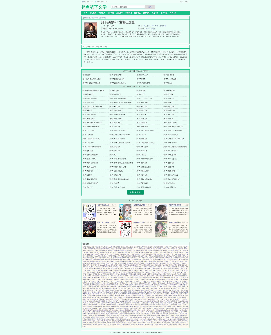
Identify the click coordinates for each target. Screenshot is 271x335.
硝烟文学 (124, 274)
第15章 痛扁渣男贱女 (142, 102)
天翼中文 (124, 277)
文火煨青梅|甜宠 (134, 286)
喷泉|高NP (110, 288)
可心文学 (135, 268)
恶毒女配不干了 (97, 321)
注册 (186, 1)
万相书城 (87, 281)
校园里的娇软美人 (117, 292)
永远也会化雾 (144, 303)
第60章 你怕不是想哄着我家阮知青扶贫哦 (175, 147)
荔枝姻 (139, 324)
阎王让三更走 (169, 254)
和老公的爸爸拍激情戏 (100, 312)
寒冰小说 (105, 268)
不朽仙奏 (93, 263)
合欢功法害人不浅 (108, 295)
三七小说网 (174, 272)
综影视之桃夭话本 (93, 249)
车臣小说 (96, 274)
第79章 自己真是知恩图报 (144, 167)
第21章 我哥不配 (87, 110)
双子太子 (128, 315)
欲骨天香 (105, 317)
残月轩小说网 (167, 272)
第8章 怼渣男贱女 (168, 94)
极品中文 (91, 274)
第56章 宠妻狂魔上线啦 (170, 143)
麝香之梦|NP (183, 297)
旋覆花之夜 (161, 319)
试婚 (154, 315)
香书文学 (178, 276)
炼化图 (102, 252)
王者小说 (140, 268)
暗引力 (124, 295)
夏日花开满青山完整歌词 (178, 252)
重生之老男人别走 (88, 306)
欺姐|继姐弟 (86, 317)
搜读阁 (177, 283)
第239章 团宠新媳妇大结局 (117, 79)
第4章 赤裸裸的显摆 (169, 90)
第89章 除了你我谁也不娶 (90, 179)
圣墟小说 (172, 281)
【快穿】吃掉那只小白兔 (115, 301)
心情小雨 (116, 315)
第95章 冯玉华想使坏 (142, 183)
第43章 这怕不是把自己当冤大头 (146, 130)
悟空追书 (145, 268)
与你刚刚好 (172, 319)
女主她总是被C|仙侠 (166, 310)
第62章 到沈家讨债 (115, 151)
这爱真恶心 (117, 303)
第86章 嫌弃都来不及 (115, 175)
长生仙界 (106, 252)
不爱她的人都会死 (158, 308)
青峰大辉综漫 (116, 247)
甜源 (178, 315)
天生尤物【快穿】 (174, 285)
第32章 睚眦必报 (168, 118)
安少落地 (123, 256)
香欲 (94, 288)
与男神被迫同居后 (108, 290)
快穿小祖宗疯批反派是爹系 (143, 252)
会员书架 (164, 13)
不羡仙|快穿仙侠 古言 (127, 322)
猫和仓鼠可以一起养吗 (175, 247)
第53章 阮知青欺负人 (88, 143)
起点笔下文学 (86, 18)
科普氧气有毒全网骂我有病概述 (120, 258)
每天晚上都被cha (93, 295)
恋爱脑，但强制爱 (149, 304)
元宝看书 (92, 281)
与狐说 (109, 286)
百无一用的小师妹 (109, 315)
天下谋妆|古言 (110, 294)
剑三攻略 (153, 254)
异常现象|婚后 (95, 299)
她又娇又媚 (114, 308)
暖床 (186, 308)
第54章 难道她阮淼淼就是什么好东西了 (120, 143)
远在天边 (101, 299)
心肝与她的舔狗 (166, 301)
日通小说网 (110, 276)
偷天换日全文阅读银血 (106, 250)
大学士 (107, 281)
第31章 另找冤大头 (142, 118)
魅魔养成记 (99, 288)
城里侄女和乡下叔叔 (124, 306)
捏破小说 (135, 272)
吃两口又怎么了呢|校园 (166, 322)
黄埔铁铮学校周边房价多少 (97, 261)
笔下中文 (141, 274)
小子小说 (129, 283)
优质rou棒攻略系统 (91, 286)
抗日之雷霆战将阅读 (158, 258)
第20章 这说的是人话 (169, 106)
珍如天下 (86, 303)
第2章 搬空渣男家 (114, 90)
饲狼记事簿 (172, 306)
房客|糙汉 (161, 285)
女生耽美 (146, 13)
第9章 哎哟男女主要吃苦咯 (90, 98)
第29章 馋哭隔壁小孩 (88, 118)
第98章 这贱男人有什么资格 (117, 187)
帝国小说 (176, 267)
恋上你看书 (156, 267)
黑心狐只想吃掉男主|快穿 (146, 317)
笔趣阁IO (138, 277)
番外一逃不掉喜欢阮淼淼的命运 (91, 79)
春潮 (124, 315)
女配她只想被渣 (119, 299)
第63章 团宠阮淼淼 (142, 151)
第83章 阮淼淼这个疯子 (143, 171)
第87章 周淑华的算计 (142, 175)
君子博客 (129, 274)
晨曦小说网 (150, 279)
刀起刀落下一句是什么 (94, 267)
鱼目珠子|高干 (161, 303)
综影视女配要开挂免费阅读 (172, 258)
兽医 (139, 290)
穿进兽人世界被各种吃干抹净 (134, 295)
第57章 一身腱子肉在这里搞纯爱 (92, 147)
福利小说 (86, 268)
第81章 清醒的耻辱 (88, 171)
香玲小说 (151, 274)
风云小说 (86, 274)
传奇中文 (94, 285)
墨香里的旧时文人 (130, 252)
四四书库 (156, 281)
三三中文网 (144, 267)
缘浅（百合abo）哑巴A (143, 312)
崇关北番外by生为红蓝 (99, 265)
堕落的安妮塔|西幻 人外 (169, 312)
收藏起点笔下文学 (102, 1)
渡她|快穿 (135, 310)
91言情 (110, 277)
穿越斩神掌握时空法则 (120, 250)
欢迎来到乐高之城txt (139, 259)
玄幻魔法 (93, 13)
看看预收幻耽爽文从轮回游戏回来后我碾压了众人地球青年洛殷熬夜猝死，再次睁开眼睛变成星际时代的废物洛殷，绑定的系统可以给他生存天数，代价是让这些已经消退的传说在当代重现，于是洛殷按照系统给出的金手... (178, 215)
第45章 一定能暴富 (88, 134)
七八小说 (161, 267)
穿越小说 (118, 267)
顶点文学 (162, 283)
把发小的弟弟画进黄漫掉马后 (99, 322)
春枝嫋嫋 (133, 315)
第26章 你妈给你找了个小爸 (117, 114)
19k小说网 (185, 317)
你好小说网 (106, 283)
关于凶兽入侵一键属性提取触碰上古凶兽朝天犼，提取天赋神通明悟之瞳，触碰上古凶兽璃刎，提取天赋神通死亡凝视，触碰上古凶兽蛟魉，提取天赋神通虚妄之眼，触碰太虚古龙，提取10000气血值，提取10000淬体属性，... (106, 232)
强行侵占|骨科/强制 (134, 299)
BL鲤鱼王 (182, 279)
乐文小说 (161, 274)
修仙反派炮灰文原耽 (170, 256)
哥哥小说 (91, 268)
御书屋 (175, 308)
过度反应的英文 (178, 249)
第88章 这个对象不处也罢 (171, 175)
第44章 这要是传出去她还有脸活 (173, 130)
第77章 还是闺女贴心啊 (89, 167)
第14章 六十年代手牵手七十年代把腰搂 (120, 102)
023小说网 (104, 267)
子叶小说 (151, 283)
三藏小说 (133, 267)
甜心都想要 (123, 319)
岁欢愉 (145, 321)
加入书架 (147, 26)
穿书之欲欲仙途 (158, 304)
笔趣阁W (143, 277)
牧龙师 (129, 285)
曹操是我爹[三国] (139, 222)
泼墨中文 (89, 270)
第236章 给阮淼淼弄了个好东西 (91, 83)
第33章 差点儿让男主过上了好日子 (92, 122)
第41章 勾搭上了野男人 (89, 130)
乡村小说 (139, 283)
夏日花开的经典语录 (138, 250)
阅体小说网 (180, 277)
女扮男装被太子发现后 (166, 313)
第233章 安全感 (168, 83)
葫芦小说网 (154, 277)
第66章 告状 (113, 155)
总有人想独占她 (130, 319)
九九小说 (141, 281)
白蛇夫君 (142, 299)
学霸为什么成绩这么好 (173, 259)
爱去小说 (150, 272)
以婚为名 (97, 297)
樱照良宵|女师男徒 (179, 290)
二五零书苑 (135, 274)
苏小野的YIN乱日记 (97, 308)
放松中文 (89, 283)
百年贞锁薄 (148, 249)
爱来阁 (165, 277)
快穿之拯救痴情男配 (88, 319)
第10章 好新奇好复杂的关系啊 (118, 98)
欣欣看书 (167, 281)
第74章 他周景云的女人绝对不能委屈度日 (121, 163)
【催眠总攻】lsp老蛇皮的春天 (95, 315)
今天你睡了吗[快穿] (91, 324)
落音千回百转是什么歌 (111, 259)
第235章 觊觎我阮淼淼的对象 (118, 83)
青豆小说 (143, 270)
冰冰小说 (104, 270)
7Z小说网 (160, 277)
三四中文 (150, 267)
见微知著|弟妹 (140, 297)
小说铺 (152, 281)
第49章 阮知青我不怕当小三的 (91, 139)
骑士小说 (148, 270)
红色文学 (110, 268)
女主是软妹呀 (157, 324)
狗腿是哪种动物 (99, 247)
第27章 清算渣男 (141, 114)
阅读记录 (173, 13)
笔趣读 (133, 285)
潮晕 (160, 297)
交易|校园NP (149, 294)
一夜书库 (125, 281)
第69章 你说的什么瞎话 (89, 159)
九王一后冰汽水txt (128, 259)
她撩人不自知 (147, 322)
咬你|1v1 (166, 285)
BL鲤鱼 (156, 279)
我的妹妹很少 (88, 259)
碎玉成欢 (104, 288)
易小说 (184, 270)
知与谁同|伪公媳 (149, 297)
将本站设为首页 (88, 1)
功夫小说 (133, 270)
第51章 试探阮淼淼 (142, 139)
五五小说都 (97, 279)
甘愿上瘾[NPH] (166, 317)
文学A (142, 276)
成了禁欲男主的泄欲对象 (168, 297)
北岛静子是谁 (141, 254)
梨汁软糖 (182, 310)
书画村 (84, 277)
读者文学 (181, 267)
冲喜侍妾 (118, 322)
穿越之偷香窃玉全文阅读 (152, 250)
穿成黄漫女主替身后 (153, 321)
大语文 (100, 276)
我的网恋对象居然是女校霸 (106, 249)
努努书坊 (166, 274)
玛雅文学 (150, 268)
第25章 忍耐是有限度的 (89, 114)
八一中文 (105, 277)
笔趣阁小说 (100, 283)
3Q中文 (125, 268)
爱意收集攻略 (143, 286)
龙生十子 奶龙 (149, 256)
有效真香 (178, 286)
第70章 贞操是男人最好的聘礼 (118, 159)
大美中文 (97, 281)
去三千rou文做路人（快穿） (98, 294)
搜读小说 (160, 268)
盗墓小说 (115, 272)
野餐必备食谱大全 (181, 256)
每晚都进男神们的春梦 (177, 301)
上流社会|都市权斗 (138, 322)
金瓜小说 (120, 268)
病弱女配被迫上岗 (172, 315)
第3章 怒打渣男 (141, 90)
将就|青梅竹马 (121, 308)
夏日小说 (91, 276)
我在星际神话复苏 (175, 205)
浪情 (94, 297)
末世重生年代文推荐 (131, 254)
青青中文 (109, 285)
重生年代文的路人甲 (124, 317)
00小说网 (123, 267)
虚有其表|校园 (121, 313)
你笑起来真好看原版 (94, 250)
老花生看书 (115, 279)
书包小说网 (146, 310)
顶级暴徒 (99, 301)
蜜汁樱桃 (156, 297)
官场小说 (183, 324)
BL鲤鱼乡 (109, 279)
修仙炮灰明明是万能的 (127, 247)
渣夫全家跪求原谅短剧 (100, 256)
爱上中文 (160, 272)
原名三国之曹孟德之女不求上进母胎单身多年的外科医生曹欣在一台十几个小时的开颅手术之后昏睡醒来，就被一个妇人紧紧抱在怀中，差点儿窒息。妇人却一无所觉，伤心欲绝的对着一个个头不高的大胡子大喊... (142, 232)
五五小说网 (103, 279)
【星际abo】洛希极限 (176, 317)
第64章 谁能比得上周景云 (171, 151)
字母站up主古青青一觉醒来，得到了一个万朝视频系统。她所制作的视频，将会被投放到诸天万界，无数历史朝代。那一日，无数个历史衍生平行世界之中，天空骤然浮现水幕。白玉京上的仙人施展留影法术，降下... (106, 215)
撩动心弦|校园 (107, 308)
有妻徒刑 (117, 324)
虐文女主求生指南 (143, 292)
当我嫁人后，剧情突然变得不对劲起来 (164, 288)
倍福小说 (92, 272)
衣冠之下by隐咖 (139, 263)
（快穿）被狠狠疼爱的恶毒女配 (123, 310)
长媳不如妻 (155, 299)
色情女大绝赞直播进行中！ (132, 313)
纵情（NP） (123, 290)
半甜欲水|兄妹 (111, 322)
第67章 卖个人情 (141, 155)
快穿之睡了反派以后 (113, 297)
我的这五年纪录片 (167, 263)
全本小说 (94, 270)
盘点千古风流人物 (103, 205)
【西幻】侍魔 (144, 313)
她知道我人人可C (155, 322)
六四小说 (123, 270)
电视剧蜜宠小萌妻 (158, 256)
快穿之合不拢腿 (174, 303)
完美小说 (155, 272)
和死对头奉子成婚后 (168, 294)
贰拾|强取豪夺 (176, 310)
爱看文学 (115, 268)
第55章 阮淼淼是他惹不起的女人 (146, 143)
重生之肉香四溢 (98, 317)
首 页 (85, 13)
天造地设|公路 (139, 321)
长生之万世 (165, 265)
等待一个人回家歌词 (100, 258)
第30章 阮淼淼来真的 (115, 118)
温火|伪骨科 (148, 299)
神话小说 (109, 270)
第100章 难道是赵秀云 (170, 187)
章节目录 (155, 26)
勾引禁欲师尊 (142, 294)
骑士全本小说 (153, 310)
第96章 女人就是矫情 (169, 183)
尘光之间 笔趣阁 (164, 250)
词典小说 (169, 270)
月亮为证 (115, 306)
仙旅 (98, 252)
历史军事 (119, 13)
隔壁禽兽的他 (103, 319)
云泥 (164, 290)
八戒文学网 (145, 283)
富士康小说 (147, 276)
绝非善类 (166, 319)
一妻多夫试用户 (169, 290)
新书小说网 (88, 285)
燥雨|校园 (126, 299)
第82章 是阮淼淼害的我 (116, 171)
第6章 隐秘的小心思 (115, 94)
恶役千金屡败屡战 (181, 292)
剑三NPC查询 (89, 256)
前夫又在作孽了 (130, 261)
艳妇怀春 (100, 290)
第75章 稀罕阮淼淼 (142, 163)
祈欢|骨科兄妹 (159, 312)
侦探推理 (128, 13)
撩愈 (90, 317)
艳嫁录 (120, 295)
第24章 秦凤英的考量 (169, 110)
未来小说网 (120, 281)
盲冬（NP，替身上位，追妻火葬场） (131, 288)
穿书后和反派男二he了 (151, 319)
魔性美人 (152, 312)
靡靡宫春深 (116, 290)
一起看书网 (89, 277)
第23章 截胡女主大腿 (142, 110)
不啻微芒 (96, 319)
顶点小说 (166, 267)
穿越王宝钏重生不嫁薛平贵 (98, 254)
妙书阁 (137, 281)
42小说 (102, 272)
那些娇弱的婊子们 (178, 322)
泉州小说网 (183, 281)
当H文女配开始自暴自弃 (152, 285)
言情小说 (174, 270)
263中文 (109, 267)
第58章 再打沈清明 (115, 147)
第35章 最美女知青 (142, 122)
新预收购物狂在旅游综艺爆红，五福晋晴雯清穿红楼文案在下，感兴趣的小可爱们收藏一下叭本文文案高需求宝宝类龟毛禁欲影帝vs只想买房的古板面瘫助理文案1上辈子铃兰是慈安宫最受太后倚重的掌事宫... (178, 232)
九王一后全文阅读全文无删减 (143, 258)
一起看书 (95, 277)
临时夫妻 (167, 295)
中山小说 (87, 272)
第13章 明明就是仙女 (88, 102)
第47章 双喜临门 (141, 134)
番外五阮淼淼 (151, 28)
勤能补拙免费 (108, 247)
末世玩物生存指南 (108, 306)
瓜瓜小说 (100, 268)
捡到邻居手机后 (93, 303)
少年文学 (168, 276)
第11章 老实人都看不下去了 (144, 98)
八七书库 (101, 274)
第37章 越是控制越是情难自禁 (91, 126)
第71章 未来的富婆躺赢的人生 (145, 159)
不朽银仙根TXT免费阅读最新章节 (160, 252)
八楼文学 (104, 285)
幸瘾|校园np (127, 286)
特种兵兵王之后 (150, 259)
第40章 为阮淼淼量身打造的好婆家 (173, 126)
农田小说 (176, 274)
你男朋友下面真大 (140, 285)
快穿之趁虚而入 (157, 317)
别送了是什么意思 (163, 247)
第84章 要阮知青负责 (169, 171)
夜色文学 (179, 270)
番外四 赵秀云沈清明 (115, 75)
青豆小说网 (119, 277)
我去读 (134, 277)
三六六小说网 (113, 281)
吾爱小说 (128, 267)
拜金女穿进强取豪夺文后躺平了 (108, 313)
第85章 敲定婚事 (87, 175)
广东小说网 (129, 276)
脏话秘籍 (132, 258)
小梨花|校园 (158, 315)
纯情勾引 (87, 294)
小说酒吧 (124, 285)
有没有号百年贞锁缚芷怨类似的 (116, 254)
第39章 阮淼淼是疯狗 (142, 126)
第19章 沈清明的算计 (142, 106)
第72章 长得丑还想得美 (170, 159)
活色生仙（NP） (167, 304)
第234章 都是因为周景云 (143, 83)
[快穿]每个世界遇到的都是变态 (127, 321)
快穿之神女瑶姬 (178, 321)
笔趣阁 (175, 268)
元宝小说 (164, 270)
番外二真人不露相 (169, 75)
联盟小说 (165, 268)
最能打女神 (141, 249)
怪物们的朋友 (149, 324)
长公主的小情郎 (157, 301)
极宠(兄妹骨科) (111, 304)
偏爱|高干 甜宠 (111, 312)
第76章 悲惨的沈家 (169, 163)
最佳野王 (90, 321)
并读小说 (99, 285)
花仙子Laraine (179, 261)
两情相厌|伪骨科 (152, 303)
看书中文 (138, 267)
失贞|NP (136, 292)
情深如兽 (149, 286)
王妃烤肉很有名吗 (174, 250)
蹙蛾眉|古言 (130, 292)
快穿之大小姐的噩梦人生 (92, 292)
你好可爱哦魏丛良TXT (113, 256)
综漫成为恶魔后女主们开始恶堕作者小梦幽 (109, 263)
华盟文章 (167, 283)
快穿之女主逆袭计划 (163, 299)
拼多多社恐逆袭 (179, 319)
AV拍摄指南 (103, 297)
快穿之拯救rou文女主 (157, 290)
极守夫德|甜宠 (125, 303)
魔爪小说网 (173, 277)
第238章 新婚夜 (141, 79)
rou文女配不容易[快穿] (117, 286)
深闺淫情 (150, 301)
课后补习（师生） (135, 301)
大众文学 (172, 283)
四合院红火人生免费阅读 (117, 252)
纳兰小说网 (112, 283)
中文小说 (130, 268)
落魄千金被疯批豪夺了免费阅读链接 (115, 261)
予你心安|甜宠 (152, 292)
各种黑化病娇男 (101, 324)
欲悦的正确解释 (133, 265)
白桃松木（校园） (174, 299)
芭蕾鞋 (143, 315)
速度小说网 (123, 276)
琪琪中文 (104, 276)
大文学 (96, 276)
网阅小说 (130, 272)
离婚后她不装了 (102, 303)
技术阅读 (163, 276)
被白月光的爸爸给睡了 (149, 295)
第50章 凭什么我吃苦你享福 (117, 139)
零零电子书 (184, 276)
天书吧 (168, 277)
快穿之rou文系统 (160, 295)
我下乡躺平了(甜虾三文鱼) (98, 18)
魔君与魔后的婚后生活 (96, 310)
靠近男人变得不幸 (179, 294)
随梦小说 (140, 272)
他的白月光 (93, 301)
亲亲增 (120, 259)
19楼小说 (125, 272)
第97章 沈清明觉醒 (88, 187)
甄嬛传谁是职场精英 (98, 259)
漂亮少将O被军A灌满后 (127, 304)
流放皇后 (124, 263)
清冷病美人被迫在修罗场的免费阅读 (146, 261)
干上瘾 (159, 310)
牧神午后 (161, 321)
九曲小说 (146, 274)
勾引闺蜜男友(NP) (98, 306)
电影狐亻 (129, 250)
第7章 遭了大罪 (141, 94)
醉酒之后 (100, 295)
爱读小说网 (170, 308)
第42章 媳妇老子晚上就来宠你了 (119, 130)
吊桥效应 (143, 324)
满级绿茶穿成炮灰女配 (120, 294)
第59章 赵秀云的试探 (142, 147)
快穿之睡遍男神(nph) (132, 290)
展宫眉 (132, 317)
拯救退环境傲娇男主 (166, 324)
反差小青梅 (173, 295)
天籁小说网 (161, 279)
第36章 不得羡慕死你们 (170, 122)
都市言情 (111, 13)
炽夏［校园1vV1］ (158, 294)
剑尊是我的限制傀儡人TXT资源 (166, 261)
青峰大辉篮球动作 (91, 252)
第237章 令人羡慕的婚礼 (170, 79)
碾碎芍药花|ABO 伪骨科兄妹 (144, 306)
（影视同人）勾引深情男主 (99, 304)
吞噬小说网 (157, 283)
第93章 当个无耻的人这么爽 (90, 183)
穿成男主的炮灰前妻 (132, 294)
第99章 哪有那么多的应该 (144, 187)
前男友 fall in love (133, 249)
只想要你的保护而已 (126, 324)
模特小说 (170, 268)
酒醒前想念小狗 (176, 324)
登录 (181, 1)
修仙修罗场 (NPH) (139, 304)
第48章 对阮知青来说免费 (171, 134)
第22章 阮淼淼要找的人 (116, 110)
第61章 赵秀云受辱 (88, 151)
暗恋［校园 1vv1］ (102, 286)
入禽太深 (143, 290)
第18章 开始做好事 (115, 106)
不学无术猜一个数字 (161, 259)
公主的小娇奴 (181, 308)
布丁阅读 (134, 283)
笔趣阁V (138, 276)
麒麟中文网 (131, 281)
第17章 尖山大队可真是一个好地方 (92, 106)
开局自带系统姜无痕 (144, 265)
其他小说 (155, 13)
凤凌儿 (109, 258)
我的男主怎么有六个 (107, 321)
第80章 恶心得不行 (169, 167)
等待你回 (148, 254)
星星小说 (158, 270)
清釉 (93, 317)
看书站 (114, 285)
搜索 (149, 7)
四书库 (119, 270)
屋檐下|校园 (133, 297)
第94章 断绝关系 (114, 183)
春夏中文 (171, 267)
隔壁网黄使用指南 (169, 321)
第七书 (165, 308)
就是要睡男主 (110, 303)
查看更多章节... (135, 192)
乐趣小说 (119, 274)
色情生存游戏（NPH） (91, 290)
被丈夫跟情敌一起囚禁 (113, 319)
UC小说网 (162, 281)
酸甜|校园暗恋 (126, 301)
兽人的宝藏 (118, 312)
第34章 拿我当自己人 (115, 122)
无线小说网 (116, 276)
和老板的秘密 (88, 308)
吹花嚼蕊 (124, 292)
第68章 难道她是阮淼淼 (170, 155)
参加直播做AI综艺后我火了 (91, 313)
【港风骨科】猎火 (180, 306)
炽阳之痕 (115, 321)
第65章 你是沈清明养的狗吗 (90, 155)
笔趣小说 (153, 270)
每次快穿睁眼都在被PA (105, 292)
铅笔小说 (103, 281)
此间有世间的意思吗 (152, 247)
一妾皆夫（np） (163, 286)
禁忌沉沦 (148, 290)
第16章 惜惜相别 (168, 102)
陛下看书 (91, 279)
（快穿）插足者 (171, 286)
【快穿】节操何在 (140, 319)
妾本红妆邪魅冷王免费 (175, 265)
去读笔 (159, 276)
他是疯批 (178, 295)
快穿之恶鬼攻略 (164, 306)
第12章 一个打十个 (169, 98)
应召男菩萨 (105, 301)
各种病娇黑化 (183, 315)
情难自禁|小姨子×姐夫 (108, 310)
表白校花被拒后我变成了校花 (153, 263)
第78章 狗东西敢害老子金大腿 (118, 167)
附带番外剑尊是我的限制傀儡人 (135, 256)
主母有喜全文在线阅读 (179, 263)
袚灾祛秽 (136, 317)
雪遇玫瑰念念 (131, 263)
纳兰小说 (86, 279)
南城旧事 (164, 315)
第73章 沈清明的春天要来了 (90, 163)
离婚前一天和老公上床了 (132, 308)
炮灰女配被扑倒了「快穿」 (180, 304)
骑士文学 (166, 279)
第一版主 (145, 272)
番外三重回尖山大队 (142, 75)
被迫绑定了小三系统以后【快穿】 (166, 292)
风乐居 (179, 272)
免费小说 (120, 272)
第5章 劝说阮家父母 (88, 94)
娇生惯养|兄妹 (156, 306)
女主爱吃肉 (88, 304)
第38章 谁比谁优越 (115, 126)
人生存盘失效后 (110, 324)
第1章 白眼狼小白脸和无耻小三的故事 (93, 90)
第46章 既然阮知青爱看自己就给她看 (120, 134)
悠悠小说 (129, 277)
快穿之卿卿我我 (87, 299)
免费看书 (155, 268)
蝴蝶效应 (90, 297)
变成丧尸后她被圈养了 (154, 313)
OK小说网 (182, 283)
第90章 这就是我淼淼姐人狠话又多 (119, 179)
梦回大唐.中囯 (161, 254)
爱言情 (114, 277)
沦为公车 (177, 297)
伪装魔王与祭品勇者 (124, 297)
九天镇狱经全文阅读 (88, 247)
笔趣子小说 (114, 274)
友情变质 (115, 317)
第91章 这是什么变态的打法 (144, 179)
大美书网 (125, 279)
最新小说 (94, 283)
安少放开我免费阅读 (140, 247)
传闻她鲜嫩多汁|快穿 (147, 288)
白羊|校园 (118, 304)
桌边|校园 (147, 315)
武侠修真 (102, 13)
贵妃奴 (121, 315)
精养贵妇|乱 (155, 286)
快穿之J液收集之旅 (109, 299)
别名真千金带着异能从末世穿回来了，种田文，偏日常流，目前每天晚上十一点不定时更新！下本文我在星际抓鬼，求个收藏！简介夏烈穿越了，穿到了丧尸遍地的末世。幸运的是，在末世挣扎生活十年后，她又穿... (142, 215)
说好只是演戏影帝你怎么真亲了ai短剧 (163, 249)
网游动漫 (137, 13)
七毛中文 (177, 279)
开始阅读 (163, 26)
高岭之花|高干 (125, 312)
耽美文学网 (147, 281)
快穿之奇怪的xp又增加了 (146, 308)
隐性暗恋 (167, 303)
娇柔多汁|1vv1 (117, 288)
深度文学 (156, 274)
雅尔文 (96, 268)
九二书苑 (114, 270)
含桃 (151, 315)
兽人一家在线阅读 (156, 265)
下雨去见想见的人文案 (121, 249)
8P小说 (145, 279)
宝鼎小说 (97, 272)
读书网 (134, 276)
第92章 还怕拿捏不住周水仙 (171, 179)
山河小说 (99, 270)
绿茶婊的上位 (144, 301)
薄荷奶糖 (87, 301)
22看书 (114, 267)
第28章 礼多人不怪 (169, 114)
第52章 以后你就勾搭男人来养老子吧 (174, 139)
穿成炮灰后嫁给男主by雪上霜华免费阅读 (117, 265)
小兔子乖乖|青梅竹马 (134, 303)
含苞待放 (138, 315)
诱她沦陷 (110, 317)
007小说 (121, 279)
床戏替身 (140, 310)
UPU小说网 (107, 274)
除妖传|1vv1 (133, 306)
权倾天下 (134, 324)
